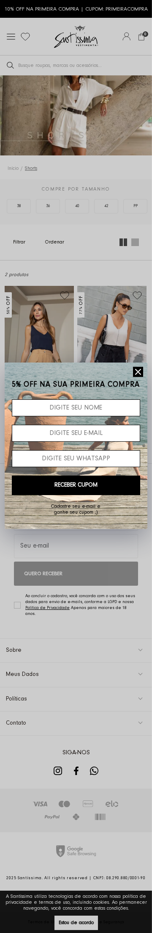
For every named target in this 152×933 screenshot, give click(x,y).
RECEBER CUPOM (76, 485)
